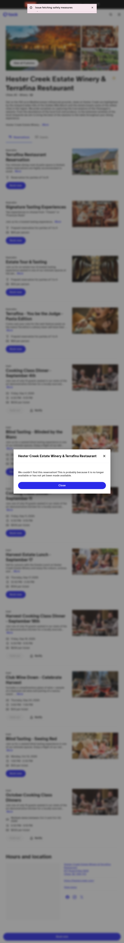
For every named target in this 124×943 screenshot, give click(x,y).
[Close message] (92, 7)
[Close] (104, 456)
